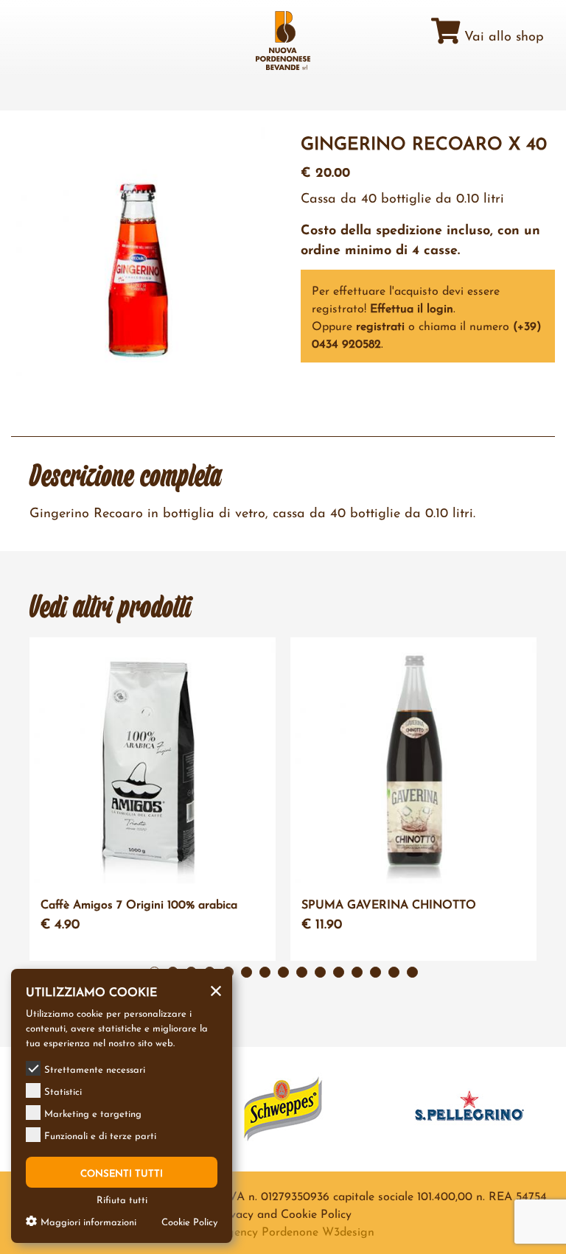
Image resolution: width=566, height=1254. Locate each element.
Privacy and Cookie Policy (283, 1212)
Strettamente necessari (94, 1068)
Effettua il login (411, 306)
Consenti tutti (121, 1172)
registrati (380, 324)
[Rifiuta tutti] (216, 988)
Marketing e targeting (93, 1112)
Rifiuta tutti (122, 1198)
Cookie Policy (189, 1220)
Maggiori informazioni (88, 1220)
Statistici (63, 1090)
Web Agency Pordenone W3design (283, 1230)
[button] (246, 972)
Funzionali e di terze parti (100, 1134)
